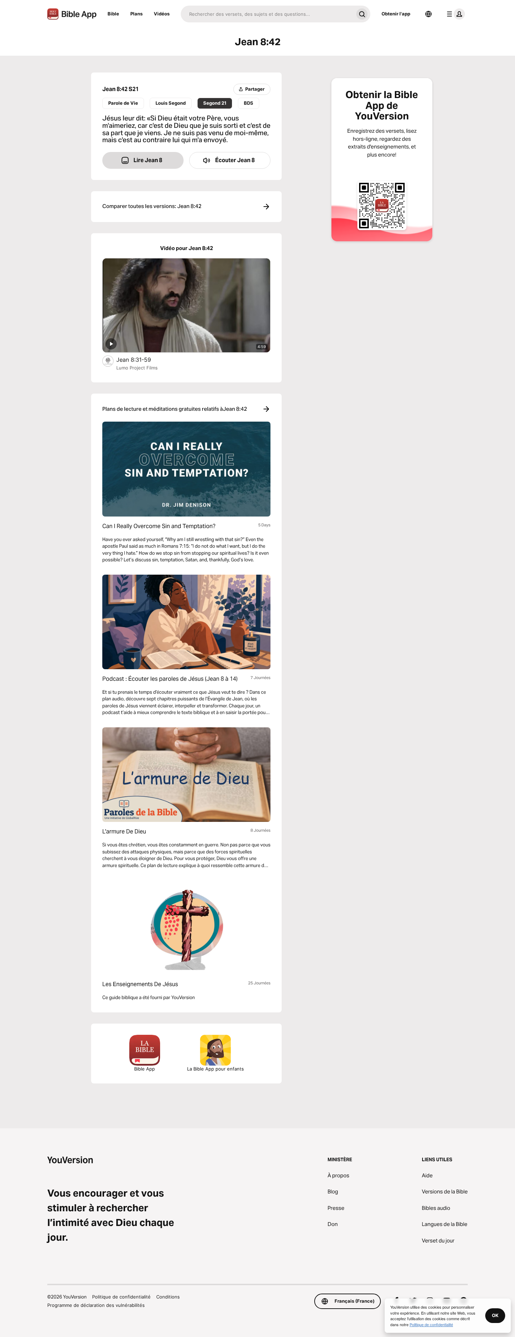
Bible (113, 13)
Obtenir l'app (396, 13)
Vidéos (162, 13)
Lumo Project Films (137, 367)
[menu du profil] (454, 14)
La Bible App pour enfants (215, 1069)
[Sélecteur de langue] (428, 14)
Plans (136, 13)
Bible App (144, 1069)
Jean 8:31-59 (141, 359)
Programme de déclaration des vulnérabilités (96, 1305)
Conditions (168, 1297)
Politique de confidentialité (121, 1297)
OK (495, 1315)
